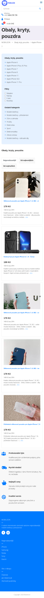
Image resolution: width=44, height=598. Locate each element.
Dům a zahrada (12, 118)
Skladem (10, 93)
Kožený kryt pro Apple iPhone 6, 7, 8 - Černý (19, 257)
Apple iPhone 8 (12, 72)
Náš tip (9, 96)
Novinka (10, 101)
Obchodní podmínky (9, 581)
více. (26, 217)
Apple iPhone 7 (12, 69)
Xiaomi (4, 559)
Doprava (5, 575)
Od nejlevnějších (26, 160)
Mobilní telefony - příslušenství (17, 115)
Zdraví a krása (12, 135)
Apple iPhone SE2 (13, 79)
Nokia (4, 553)
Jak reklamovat (7, 578)
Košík (10, 23)
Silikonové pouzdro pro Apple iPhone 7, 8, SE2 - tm (21, 368)
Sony (3, 556)
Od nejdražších (9, 166)
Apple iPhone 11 (13, 75)
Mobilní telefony (12, 112)
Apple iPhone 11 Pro (14, 82)
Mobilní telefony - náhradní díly (18, 138)
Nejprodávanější (9, 160)
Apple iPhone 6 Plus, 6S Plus (17, 66)
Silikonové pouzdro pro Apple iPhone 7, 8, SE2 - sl (21, 201)
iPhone (4, 547)
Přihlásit (7, 19)
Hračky (9, 122)
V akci (9, 98)
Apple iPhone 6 (12, 62)
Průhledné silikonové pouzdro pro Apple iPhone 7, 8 (22, 424)
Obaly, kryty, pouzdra (21, 42)
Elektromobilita (12, 132)
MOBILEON (6, 42)
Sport (9, 128)
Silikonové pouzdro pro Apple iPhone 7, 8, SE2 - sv (21, 312)
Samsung (5, 550)
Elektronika (11, 125)
